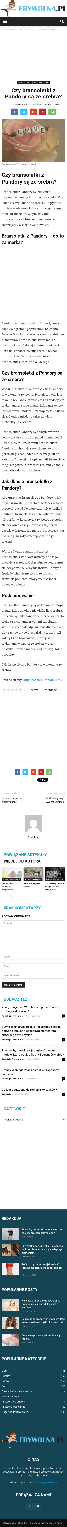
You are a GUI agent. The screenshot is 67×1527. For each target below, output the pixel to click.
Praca (5, 1386)
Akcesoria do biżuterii (13, 1401)
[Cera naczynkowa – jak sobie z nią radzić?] (10, 1340)
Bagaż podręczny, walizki (16, 1411)
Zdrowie (6, 1381)
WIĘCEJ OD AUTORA (22, 861)
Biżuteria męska (24, 82)
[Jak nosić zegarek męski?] (34, 874)
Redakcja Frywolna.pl (12, 1016)
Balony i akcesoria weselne (17, 1391)
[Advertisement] (33, 56)
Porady (6, 1375)
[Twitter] (37, 1506)
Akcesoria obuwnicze (13, 1406)
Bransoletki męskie (41, 82)
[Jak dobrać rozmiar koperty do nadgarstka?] (12, 874)
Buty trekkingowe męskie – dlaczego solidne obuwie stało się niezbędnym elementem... (42, 1249)
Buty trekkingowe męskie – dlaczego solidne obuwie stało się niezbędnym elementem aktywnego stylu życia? (31, 1031)
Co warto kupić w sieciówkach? (11, 800)
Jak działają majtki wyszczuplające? (55, 800)
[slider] (12, 690)
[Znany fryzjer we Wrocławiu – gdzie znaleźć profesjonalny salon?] (10, 1234)
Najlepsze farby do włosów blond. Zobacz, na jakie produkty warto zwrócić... (41, 1304)
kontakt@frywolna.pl (46, 1482)
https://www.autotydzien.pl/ (42, 680)
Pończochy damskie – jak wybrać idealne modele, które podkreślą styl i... (42, 1268)
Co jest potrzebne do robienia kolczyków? (29, 1089)
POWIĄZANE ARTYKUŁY (25, 855)
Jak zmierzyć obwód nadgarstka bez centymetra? (54, 886)
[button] (62, 21)
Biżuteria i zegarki (11, 1396)
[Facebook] (29, 1506)
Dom (4, 1370)
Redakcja (18, 104)
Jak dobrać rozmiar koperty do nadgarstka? (10, 886)
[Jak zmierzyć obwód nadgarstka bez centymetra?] (55, 874)
